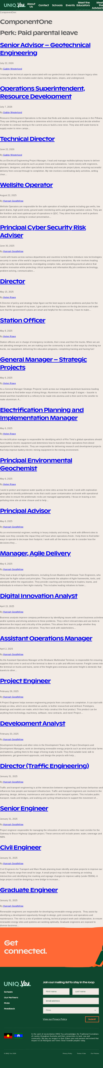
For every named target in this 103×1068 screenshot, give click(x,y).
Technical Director (27, 139)
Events (70, 5)
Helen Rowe (9, 297)
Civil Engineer (20, 847)
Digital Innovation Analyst (38, 596)
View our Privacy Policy (55, 1019)
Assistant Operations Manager (46, 638)
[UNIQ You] (14, 5)
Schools (57, 5)
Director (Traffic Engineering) (44, 766)
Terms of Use (81, 1053)
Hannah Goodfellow (13, 201)
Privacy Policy (67, 1053)
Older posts (6, 931)
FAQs (7, 1003)
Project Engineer (25, 681)
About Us (31, 5)
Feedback (9, 1009)
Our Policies (95, 1053)
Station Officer (22, 320)
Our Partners (11, 998)
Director (12, 281)
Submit (92, 1019)
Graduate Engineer (29, 890)
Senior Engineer (24, 808)
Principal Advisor (25, 510)
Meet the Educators (83, 4)
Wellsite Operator (26, 185)
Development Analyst (32, 723)
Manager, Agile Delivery (35, 553)
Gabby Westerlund (12, 69)
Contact (43, 5)
